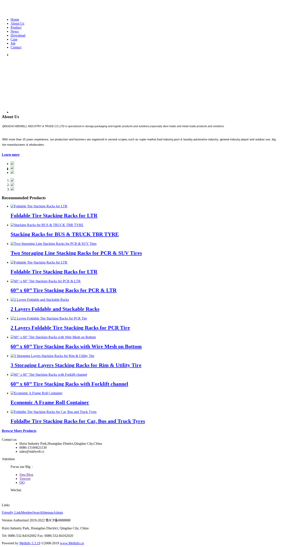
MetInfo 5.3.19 (29, 543)
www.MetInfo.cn (72, 543)
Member (27, 512)
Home (15, 19)
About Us (17, 23)
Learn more (11, 154)
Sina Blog (26, 474)
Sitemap (47, 512)
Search (37, 512)
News (15, 31)
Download (18, 35)
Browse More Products (19, 431)
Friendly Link (11, 512)
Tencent (24, 478)
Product (16, 27)
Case (14, 39)
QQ (22, 482)
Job (13, 43)
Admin (58, 512)
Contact (16, 47)
